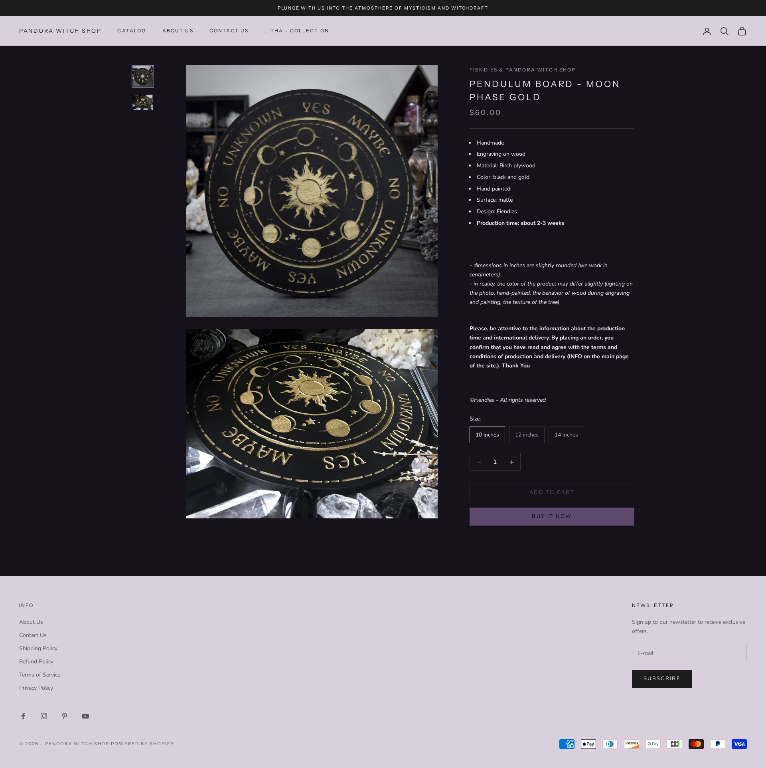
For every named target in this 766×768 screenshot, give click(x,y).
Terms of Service (39, 675)
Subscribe (662, 678)
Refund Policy (36, 661)
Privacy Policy (36, 688)
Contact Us (33, 635)
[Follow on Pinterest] (65, 716)
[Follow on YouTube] (85, 716)
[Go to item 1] (143, 76)
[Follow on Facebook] (23, 716)
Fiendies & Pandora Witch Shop (523, 70)
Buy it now (552, 516)
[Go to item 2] (143, 102)
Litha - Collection (297, 31)
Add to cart (551, 492)
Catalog (131, 31)
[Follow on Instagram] (44, 716)
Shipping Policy (38, 648)
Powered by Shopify (142, 743)
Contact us (229, 31)
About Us (177, 31)
